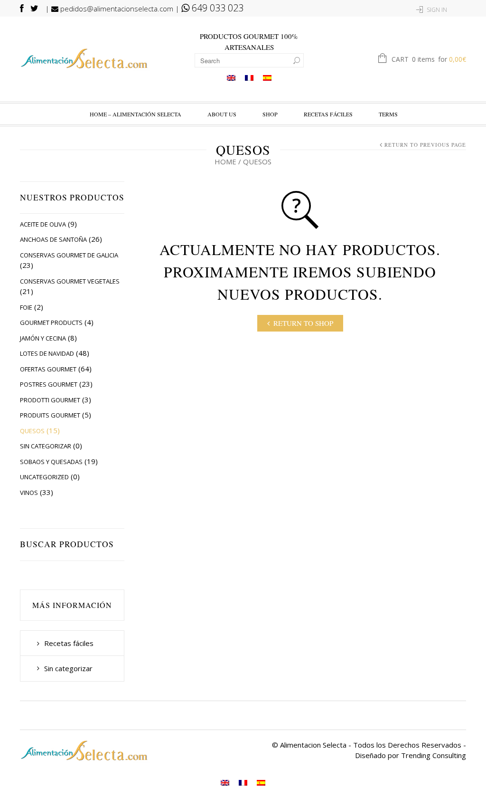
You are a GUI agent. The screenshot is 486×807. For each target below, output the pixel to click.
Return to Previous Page (425, 144)
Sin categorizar (45, 446)
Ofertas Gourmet (48, 369)
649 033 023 (216, 7)
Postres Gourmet (48, 384)
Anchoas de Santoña (53, 239)
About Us (221, 114)
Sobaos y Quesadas (51, 461)
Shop (270, 114)
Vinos (29, 492)
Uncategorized (44, 477)
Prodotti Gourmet (50, 400)
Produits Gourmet (50, 415)
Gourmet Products (51, 322)
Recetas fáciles (328, 114)
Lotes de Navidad (47, 353)
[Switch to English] (231, 77)
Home (225, 161)
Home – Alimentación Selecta (135, 114)
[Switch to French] (249, 77)
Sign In (437, 10)
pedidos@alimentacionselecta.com (115, 8)
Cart (429, 59)
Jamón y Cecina (43, 338)
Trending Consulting (433, 755)
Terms (388, 114)
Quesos (32, 431)
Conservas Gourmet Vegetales (70, 281)
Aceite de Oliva (43, 224)
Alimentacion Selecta (313, 745)
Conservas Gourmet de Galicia (69, 255)
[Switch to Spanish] (267, 77)
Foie (26, 307)
